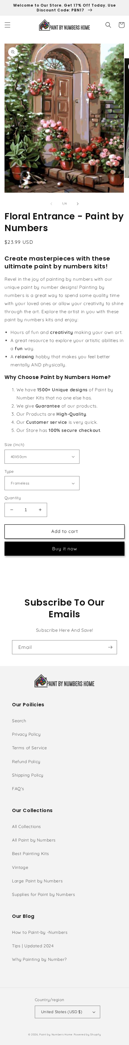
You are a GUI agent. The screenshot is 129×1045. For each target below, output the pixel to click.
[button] (7, 25)
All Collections (26, 826)
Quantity (12, 497)
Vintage (20, 867)
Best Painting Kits (30, 853)
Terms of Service (29, 747)
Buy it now (64, 549)
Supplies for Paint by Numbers (43, 894)
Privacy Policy (26, 734)
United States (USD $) (61, 1011)
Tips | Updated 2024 (32, 946)
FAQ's (18, 788)
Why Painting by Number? (39, 959)
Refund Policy (26, 761)
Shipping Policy (28, 775)
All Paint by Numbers (34, 840)
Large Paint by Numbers (37, 881)
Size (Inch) (14, 444)
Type (9, 471)
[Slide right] (77, 203)
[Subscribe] (110, 647)
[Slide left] (51, 203)
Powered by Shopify (87, 1034)
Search (19, 720)
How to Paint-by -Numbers (40, 932)
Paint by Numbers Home (56, 1034)
